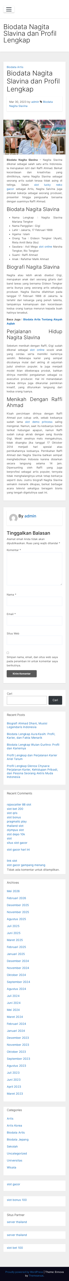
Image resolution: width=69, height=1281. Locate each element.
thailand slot (15, 825)
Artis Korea (14, 1125)
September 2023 (18, 1058)
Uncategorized (17, 1153)
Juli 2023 (13, 1072)
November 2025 (18, 912)
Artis (10, 1118)
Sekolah (12, 1146)
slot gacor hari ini (18, 849)
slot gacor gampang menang (26, 865)
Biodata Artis (15, 67)
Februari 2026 (16, 898)
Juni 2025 (13, 933)
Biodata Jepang (17, 1139)
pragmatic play (17, 821)
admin (35, 101)
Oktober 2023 (16, 1051)
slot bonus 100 (17, 1200)
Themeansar (36, 1275)
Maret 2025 (15, 940)
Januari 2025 (16, 954)
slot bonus (14, 817)
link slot (12, 860)
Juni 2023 (14, 1079)
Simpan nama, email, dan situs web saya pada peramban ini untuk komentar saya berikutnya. (32, 661)
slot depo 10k (16, 834)
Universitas (14, 1160)
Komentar (14, 550)
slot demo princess (38, 421)
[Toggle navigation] (8, 9)
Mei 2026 (13, 891)
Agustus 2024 (16, 989)
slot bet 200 (15, 808)
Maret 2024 (15, 1016)
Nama (11, 594)
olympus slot (15, 830)
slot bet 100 (15, 1247)
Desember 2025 (18, 905)
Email (11, 614)
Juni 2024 (14, 1003)
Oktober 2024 (16, 975)
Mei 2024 (13, 1009)
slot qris (12, 813)
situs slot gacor (17, 842)
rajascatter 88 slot (19, 804)
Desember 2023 (18, 1037)
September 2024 (18, 982)
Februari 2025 (16, 947)
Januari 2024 (16, 1030)
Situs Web (13, 633)
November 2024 (18, 968)
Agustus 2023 (16, 1065)
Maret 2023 (15, 1093)
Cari (9, 693)
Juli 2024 (13, 996)
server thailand (17, 1222)
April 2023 (14, 1086)
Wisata (11, 1167)
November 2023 (18, 1044)
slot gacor (13, 1184)
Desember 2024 (18, 961)
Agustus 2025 (16, 919)
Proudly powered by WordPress (24, 1272)
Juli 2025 (13, 926)
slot (9, 838)
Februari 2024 (16, 1023)
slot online (45, 246)
